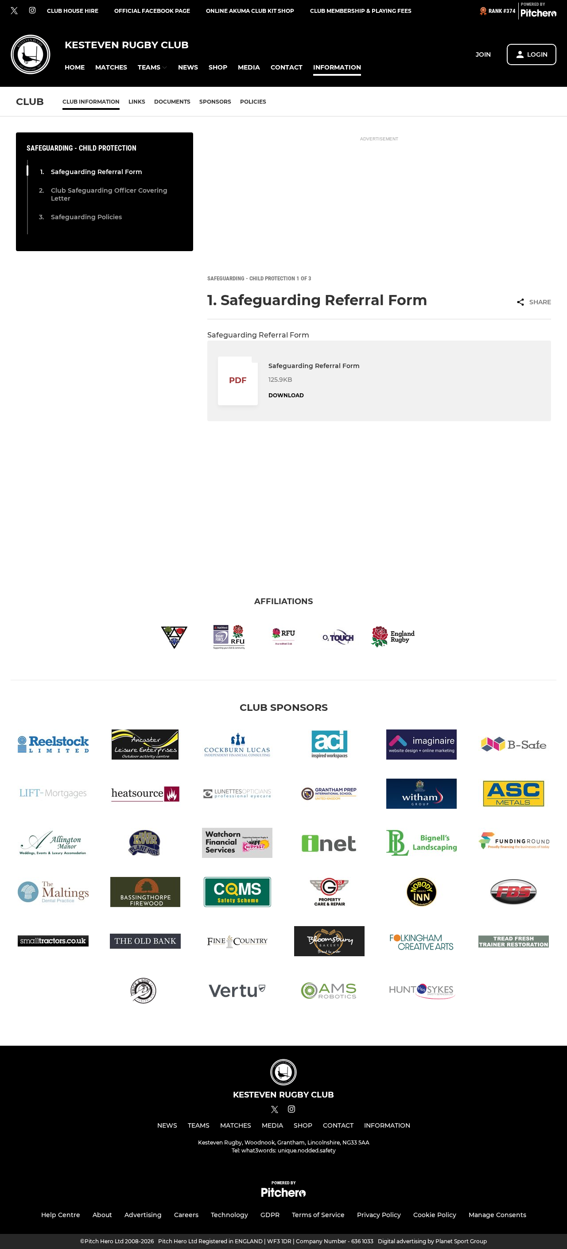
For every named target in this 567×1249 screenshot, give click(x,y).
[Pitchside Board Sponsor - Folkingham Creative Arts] (421, 942)
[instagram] (32, 10)
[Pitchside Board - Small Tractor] (53, 942)
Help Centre (60, 1215)
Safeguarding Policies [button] (86, 217)
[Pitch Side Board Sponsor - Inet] (329, 844)
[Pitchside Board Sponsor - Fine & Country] (237, 942)
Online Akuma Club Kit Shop (250, 11)
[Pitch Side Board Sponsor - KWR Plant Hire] (145, 844)
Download (286, 395)
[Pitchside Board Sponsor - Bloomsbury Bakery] (329, 942)
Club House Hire (72, 11)
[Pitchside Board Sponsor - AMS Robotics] (329, 992)
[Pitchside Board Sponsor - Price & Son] (145, 992)
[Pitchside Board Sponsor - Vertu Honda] (237, 992)
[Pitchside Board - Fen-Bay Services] (513, 893)
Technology (229, 1215)
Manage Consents (497, 1215)
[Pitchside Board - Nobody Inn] (421, 893)
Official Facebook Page (152, 11)
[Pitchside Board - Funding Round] (513, 844)
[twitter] (14, 11)
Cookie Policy (434, 1215)
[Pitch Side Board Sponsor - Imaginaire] (421, 746)
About (102, 1215)
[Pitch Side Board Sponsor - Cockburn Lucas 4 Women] (237, 746)
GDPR (270, 1215)
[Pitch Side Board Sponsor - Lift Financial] (53, 795)
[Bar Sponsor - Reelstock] (53, 746)
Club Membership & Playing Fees (361, 11)
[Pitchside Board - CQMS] (237, 893)
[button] (74, 67)
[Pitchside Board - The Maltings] (53, 893)
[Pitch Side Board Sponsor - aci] (329, 746)
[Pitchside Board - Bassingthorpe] (145, 893)
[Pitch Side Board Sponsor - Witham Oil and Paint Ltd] (421, 795)
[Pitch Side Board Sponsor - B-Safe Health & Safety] (513, 746)
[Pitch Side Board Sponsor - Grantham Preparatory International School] (329, 795)
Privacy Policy (379, 1215)
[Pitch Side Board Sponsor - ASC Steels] (513, 795)
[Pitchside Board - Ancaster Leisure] (145, 746)
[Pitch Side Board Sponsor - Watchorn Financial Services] (237, 844)
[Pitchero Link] (538, 14)
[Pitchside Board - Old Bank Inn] (145, 942)
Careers (186, 1215)
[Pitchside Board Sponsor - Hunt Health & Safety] (421, 992)
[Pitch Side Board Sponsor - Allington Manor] (53, 844)
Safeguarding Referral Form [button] (96, 172)
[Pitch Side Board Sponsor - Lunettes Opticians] (237, 795)
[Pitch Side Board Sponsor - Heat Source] (145, 795)
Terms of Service (318, 1215)
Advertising (143, 1215)
